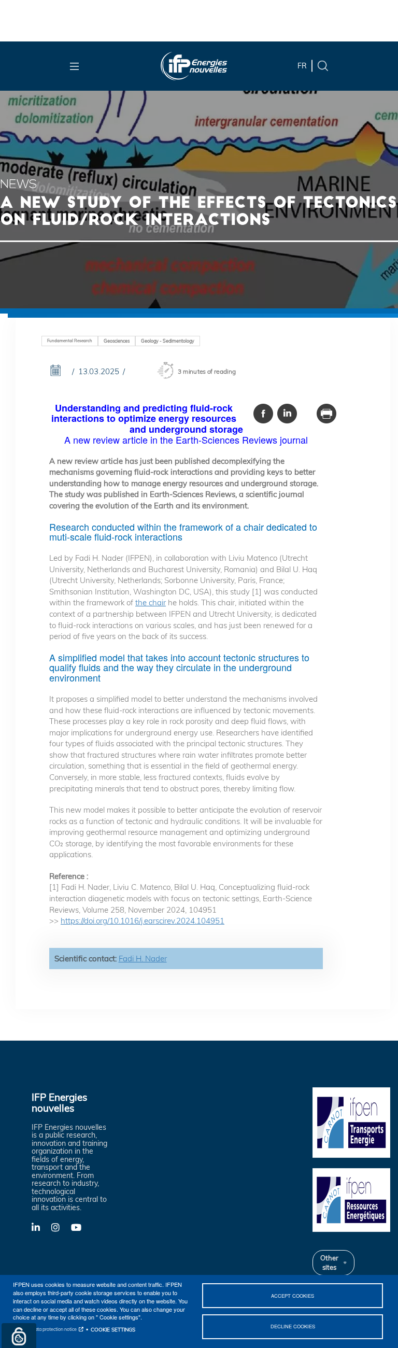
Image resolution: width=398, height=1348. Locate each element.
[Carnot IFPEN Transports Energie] (351, 1121)
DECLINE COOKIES (293, 1326)
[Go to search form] (323, 65)
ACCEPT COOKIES (292, 1295)
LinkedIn (41, 1226)
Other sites (329, 1262)
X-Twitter (60, 1230)
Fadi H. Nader (143, 958)
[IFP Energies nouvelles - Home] (194, 66)
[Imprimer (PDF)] (326, 413)
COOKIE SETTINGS (113, 1329)
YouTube (81, 1226)
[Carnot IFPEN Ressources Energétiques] (351, 1199)
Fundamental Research (69, 340)
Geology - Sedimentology (167, 341)
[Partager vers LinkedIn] (287, 413)
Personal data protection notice (45, 1329)
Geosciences (117, 341)
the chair (150, 602)
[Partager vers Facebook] (263, 413)
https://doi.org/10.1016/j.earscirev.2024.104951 (142, 921)
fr (302, 65)
